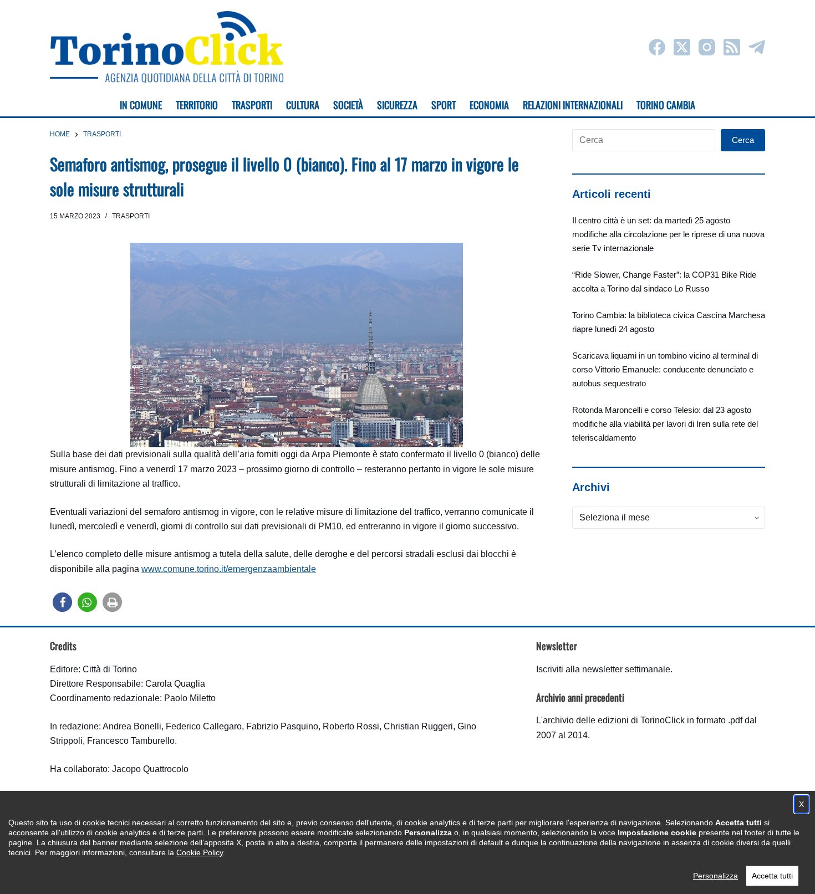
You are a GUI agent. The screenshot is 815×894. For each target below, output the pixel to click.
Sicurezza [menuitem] (397, 105)
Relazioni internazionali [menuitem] (573, 105)
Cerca (743, 140)
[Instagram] (707, 47)
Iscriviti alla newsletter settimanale (603, 669)
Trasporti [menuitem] (252, 105)
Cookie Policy (199, 852)
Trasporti (131, 216)
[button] (62, 602)
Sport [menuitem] (443, 105)
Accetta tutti (772, 875)
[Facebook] (657, 47)
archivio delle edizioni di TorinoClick (614, 720)
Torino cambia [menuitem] (665, 105)
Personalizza (715, 875)
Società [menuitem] (348, 105)
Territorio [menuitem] (197, 105)
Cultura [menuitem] (302, 105)
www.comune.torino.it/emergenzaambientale (228, 569)
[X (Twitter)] (682, 47)
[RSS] (732, 47)
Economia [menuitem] (489, 105)
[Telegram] (756, 47)
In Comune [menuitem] (141, 105)
